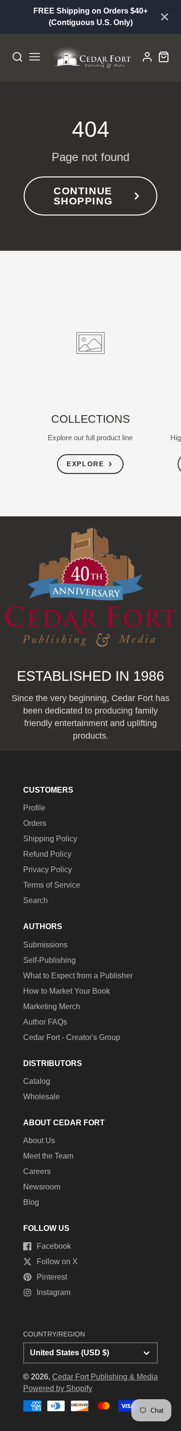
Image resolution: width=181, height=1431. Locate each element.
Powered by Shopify (57, 1388)
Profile (34, 808)
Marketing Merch (51, 1006)
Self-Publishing (49, 960)
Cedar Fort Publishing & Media (105, 1377)
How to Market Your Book (66, 991)
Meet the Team (48, 1156)
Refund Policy (47, 854)
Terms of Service (51, 885)
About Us (39, 1140)
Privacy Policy (47, 869)
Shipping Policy (50, 839)
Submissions (45, 945)
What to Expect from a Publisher (78, 976)
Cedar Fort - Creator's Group (71, 1037)
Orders (34, 823)
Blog (31, 1202)
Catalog (36, 1081)
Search (35, 900)
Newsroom (41, 1187)
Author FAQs (45, 1022)
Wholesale (41, 1097)
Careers (37, 1171)
